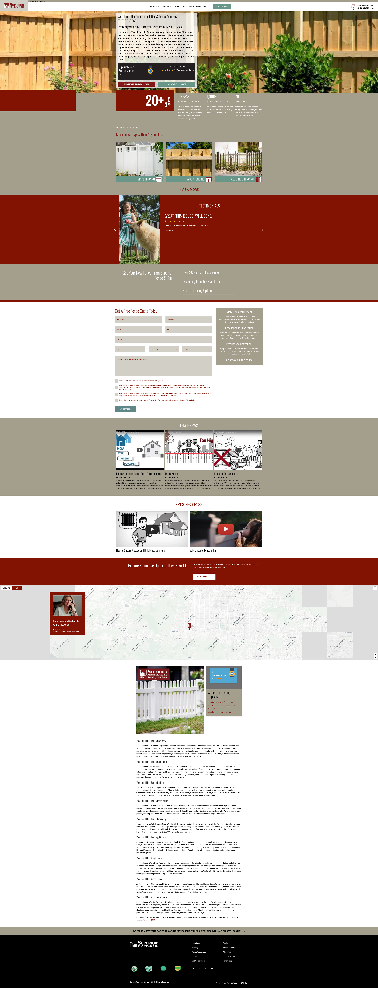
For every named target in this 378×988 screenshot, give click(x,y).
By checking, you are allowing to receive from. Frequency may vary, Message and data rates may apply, (165, 395)
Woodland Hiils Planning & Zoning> (221, 712)
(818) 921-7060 (364, 8)
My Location (154, 7)
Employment (228, 943)
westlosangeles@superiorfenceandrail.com (67, 631)
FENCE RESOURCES (187, 7)
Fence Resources (199, 952)
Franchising (227, 961)
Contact (206, 7)
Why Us (198, 7)
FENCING (176, 7)
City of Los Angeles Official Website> (221, 702)
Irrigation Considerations (226, 474)
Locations (196, 943)
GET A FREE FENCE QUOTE (177, 84)
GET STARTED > (125, 409)
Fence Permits (172, 474)
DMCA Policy (243, 983)
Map (16, 588)
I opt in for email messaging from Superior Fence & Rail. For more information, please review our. (157, 400)
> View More (189, 189)
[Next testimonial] (262, 229)
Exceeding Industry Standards (201, 281)
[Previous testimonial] (115, 229)
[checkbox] (116, 381)
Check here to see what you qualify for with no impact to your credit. (142, 381)
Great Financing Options (198, 290)
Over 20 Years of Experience (201, 272)
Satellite (6, 588)
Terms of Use (232, 983)
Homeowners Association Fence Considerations (138, 474)
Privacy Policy (190, 400)
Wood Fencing (195, 179)
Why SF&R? (227, 952)
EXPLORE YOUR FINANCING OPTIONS (136, 84)
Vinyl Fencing (146, 179)
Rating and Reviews (230, 948)
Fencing (195, 948)
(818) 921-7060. (149, 920)
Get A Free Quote (222, 7)
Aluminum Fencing (242, 179)
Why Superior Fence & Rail (203, 550)
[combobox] (164, 349)
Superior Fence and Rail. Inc (139, 982)
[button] (189, 626)
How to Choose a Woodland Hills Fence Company (140, 550)
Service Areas (166, 7)
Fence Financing (229, 956)
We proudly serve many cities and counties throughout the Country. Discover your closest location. (189, 931)
